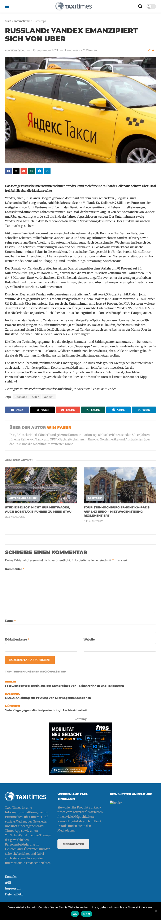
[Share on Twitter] (16, 171)
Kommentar (15, 569)
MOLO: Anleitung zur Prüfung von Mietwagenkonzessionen (48, 697)
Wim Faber (18, 50)
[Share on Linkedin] (47, 171)
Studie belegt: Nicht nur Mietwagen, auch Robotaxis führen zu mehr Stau (38, 509)
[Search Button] (140, 6)
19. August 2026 (94, 521)
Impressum (13, 888)
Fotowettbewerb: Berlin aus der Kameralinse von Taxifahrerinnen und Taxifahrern (64, 685)
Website (89, 639)
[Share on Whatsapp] (31, 171)
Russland (21, 396)
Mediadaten (73, 844)
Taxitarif (95, 498)
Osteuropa (40, 21)
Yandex (48, 396)
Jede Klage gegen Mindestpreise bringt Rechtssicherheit (46, 710)
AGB (8, 882)
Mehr (86, 913)
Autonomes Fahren (23, 498)
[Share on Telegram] (39, 171)
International (22, 21)
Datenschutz (14, 894)
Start (8, 21)
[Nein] (156, 911)
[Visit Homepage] (73, 6)
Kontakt (10, 877)
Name (10, 621)
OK (75, 913)
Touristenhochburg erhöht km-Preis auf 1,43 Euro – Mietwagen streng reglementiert (116, 511)
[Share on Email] (24, 171)
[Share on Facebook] (8, 171)
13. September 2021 (45, 50)
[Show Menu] (7, 6)
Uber (35, 396)
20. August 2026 (16, 517)
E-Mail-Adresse (17, 639)
